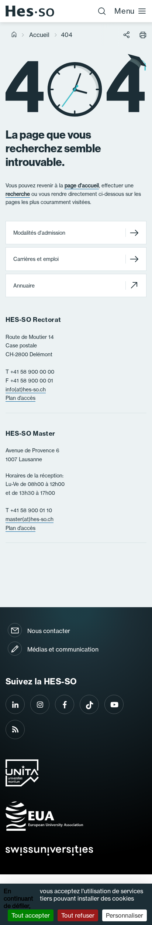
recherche (18, 194)
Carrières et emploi (36, 259)
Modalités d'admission (39, 232)
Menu (124, 11)
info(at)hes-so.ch (26, 389)
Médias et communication (63, 649)
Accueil (39, 34)
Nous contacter (48, 631)
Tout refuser (77, 915)
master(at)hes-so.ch (29, 519)
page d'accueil (82, 185)
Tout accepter (30, 915)
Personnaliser (124, 915)
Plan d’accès (20, 398)
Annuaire (24, 285)
